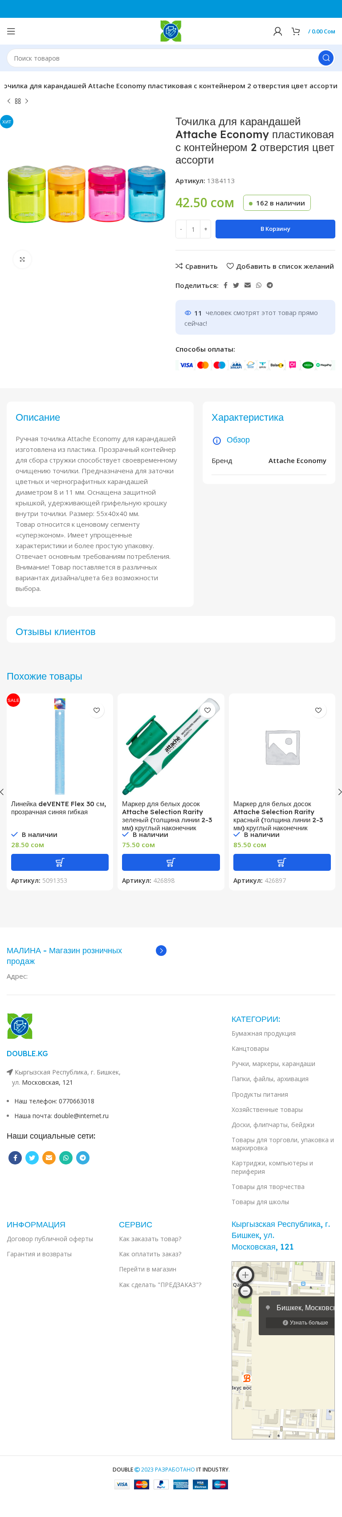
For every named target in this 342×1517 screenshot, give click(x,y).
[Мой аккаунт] (278, 31)
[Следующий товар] (26, 101)
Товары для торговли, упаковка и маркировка (283, 1144)
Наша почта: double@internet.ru (61, 1115)
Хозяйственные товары (267, 1109)
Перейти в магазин (147, 1269)
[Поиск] (326, 58)
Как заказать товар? (150, 1238)
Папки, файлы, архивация (270, 1078)
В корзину (275, 229)
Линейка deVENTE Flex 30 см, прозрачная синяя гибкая (58, 808)
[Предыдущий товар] (8, 101)
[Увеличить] (22, 259)
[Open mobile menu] (11, 31)
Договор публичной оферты (50, 1238)
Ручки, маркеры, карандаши (273, 1063)
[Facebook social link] (225, 285)
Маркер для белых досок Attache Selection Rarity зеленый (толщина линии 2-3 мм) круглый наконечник (167, 816)
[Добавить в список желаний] (96, 710)
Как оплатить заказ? (150, 1254)
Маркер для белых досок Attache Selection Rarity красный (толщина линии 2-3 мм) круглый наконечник (278, 816)
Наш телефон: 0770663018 (54, 1101)
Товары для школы (260, 1201)
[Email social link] (247, 285)
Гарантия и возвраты (39, 1254)
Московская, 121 (47, 1082)
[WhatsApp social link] (258, 285)
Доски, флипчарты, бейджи (273, 1124)
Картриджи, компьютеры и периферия (272, 1167)
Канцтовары (250, 1048)
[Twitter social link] (236, 285)
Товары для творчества (268, 1186)
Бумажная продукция (264, 1033)
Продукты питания (260, 1094)
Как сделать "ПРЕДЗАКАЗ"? (160, 1284)
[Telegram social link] (270, 285)
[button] (60, 862)
